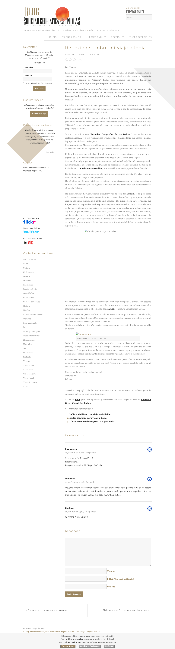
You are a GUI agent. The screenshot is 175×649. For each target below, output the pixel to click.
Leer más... (50, 152)
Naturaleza (28, 344)
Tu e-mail (27, 75)
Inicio (53, 37)
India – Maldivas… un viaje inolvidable (89, 414)
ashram (130, 194)
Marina (110, 309)
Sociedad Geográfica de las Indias (110, 134)
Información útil (30, 323)
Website (111, 587)
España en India (30, 289)
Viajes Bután (28, 365)
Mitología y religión (31, 331)
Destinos (27, 280)
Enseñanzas (28, 285)
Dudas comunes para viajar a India (88, 418)
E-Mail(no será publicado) (120, 579)
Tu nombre (28, 67)
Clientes (83, 54)
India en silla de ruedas (33, 314)
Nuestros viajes (96, 37)
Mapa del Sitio (38, 628)
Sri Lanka (27, 357)
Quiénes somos (71, 37)
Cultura (26, 268)
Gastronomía (28, 297)
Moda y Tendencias (31, 336)
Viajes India (28, 369)
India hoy (27, 319)
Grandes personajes (31, 302)
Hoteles (26, 310)
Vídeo (25, 386)
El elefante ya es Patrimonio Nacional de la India (126, 610)
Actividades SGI (30, 259)
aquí (77, 399)
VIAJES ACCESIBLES (140, 37)
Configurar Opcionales (89, 646)
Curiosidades (28, 272)
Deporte (26, 276)
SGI (24, 348)
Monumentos (29, 340)
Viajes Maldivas (29, 374)
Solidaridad (28, 352)
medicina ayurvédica (91, 168)
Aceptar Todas (68, 646)
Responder (91, 452)
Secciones (117, 37)
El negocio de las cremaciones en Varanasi (46, 610)
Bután (25, 264)
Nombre (112, 571)
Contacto (27, 628)
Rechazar (109, 646)
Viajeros (94, 54)
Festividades (28, 293)
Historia (26, 306)
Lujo (25, 327)
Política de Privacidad (43, 83)
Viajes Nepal (28, 378)
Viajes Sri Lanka (30, 382)
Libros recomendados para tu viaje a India (92, 421)
